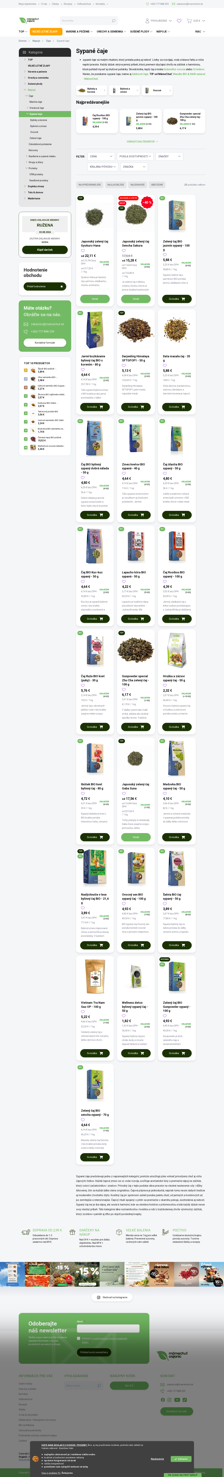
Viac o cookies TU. (51, 1473)
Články (55, 4)
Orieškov (198, 69)
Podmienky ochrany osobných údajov (38, 1435)
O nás (44, 4)
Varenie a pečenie (37, 71)
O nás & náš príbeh (28, 1415)
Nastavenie (157, 1458)
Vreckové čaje (37, 108)
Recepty (68, 4)
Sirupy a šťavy (36, 162)
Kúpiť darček (45, 249)
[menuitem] (23, 32)
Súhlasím (183, 1459)
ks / (129, 1385)
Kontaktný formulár (45, 342)
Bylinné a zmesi (38, 126)
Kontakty (100, 4)
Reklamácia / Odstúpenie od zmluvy (37, 1420)
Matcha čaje (36, 102)
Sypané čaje (36, 114)
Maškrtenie (34, 198)
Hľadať (113, 20)
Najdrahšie (138, 184)
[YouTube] (177, 1399)
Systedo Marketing (195, 1472)
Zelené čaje (35, 138)
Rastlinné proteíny (39, 180)
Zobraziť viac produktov (141, 141)
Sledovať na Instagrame (115, 1297)
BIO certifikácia (26, 1425)
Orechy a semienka (38, 77)
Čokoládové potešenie (40, 144)
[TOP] (95, 217)
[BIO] (177, 217)
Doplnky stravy (36, 186)
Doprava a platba (27, 1389)
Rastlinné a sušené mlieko (42, 156)
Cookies (23, 1440)
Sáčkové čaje (140, 74)
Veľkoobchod (84, 4)
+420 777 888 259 (42, 331)
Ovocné (34, 132)
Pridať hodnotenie (36, 286)
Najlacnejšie (115, 184)
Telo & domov (35, 192)
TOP (30, 59)
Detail (95, 299)
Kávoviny (33, 150)
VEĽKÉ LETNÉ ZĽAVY (39, 65)
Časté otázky (25, 1383)
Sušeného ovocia (174, 69)
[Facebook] (162, 1399)
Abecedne (157, 184)
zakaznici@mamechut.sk (47, 324)
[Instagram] (169, 1399)
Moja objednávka (27, 4)
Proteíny (33, 168)
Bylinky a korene (38, 120)
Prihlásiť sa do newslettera (94, 1352)
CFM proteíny (36, 174)
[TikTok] (184, 1399)
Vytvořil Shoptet (27, 1460)
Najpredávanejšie (90, 184)
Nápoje (32, 90)
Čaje (31, 96)
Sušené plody (35, 84)
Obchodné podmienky (30, 1430)
